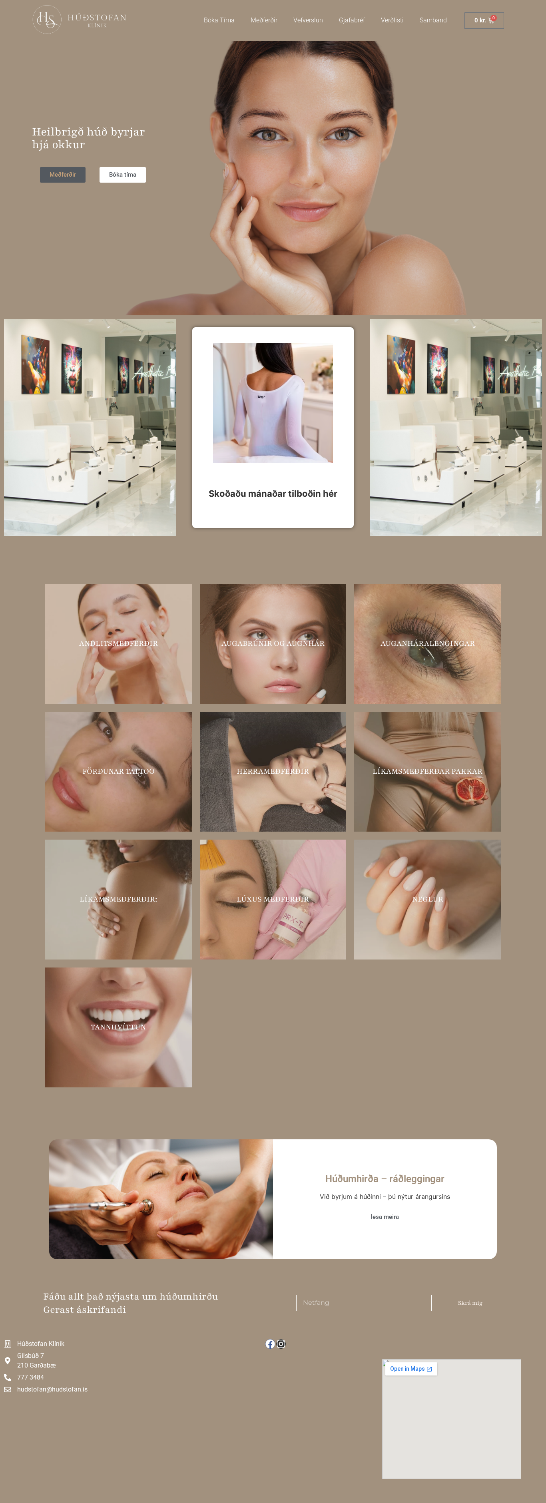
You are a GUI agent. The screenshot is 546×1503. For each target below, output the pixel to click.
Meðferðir (264, 20)
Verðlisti (392, 20)
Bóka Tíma (219, 20)
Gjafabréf (352, 20)
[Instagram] (281, 1344)
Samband (433, 20)
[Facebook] (270, 1344)
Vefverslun (308, 20)
